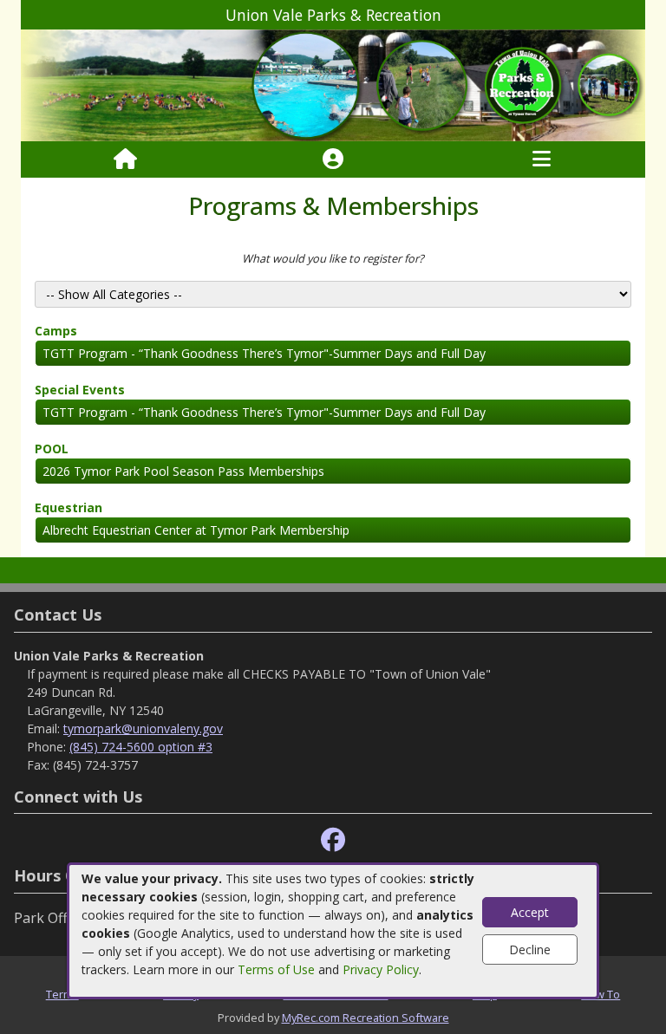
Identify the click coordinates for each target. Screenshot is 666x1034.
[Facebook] (333, 840)
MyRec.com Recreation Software (365, 1017)
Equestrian (68, 507)
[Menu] (541, 159)
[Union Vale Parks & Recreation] (333, 84)
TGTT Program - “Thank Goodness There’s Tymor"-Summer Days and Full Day (264, 353)
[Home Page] (125, 159)
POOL (52, 448)
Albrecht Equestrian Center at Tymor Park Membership (195, 530)
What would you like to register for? (333, 258)
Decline (530, 949)
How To (600, 994)
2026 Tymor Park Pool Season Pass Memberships (183, 471)
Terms (62, 994)
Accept (530, 912)
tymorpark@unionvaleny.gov (143, 728)
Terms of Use (276, 969)
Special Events (80, 389)
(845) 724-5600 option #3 (140, 746)
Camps (56, 330)
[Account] (333, 159)
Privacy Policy (381, 969)
